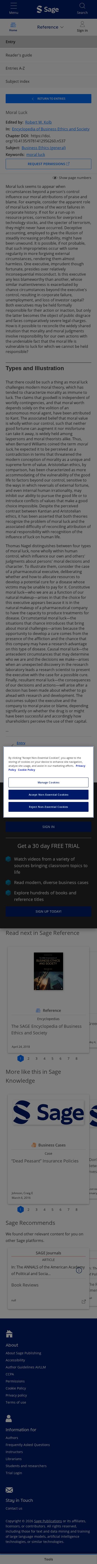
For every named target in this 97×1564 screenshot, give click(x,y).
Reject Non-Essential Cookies (48, 807)
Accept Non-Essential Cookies (49, 794)
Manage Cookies (49, 782)
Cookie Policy (26, 769)
